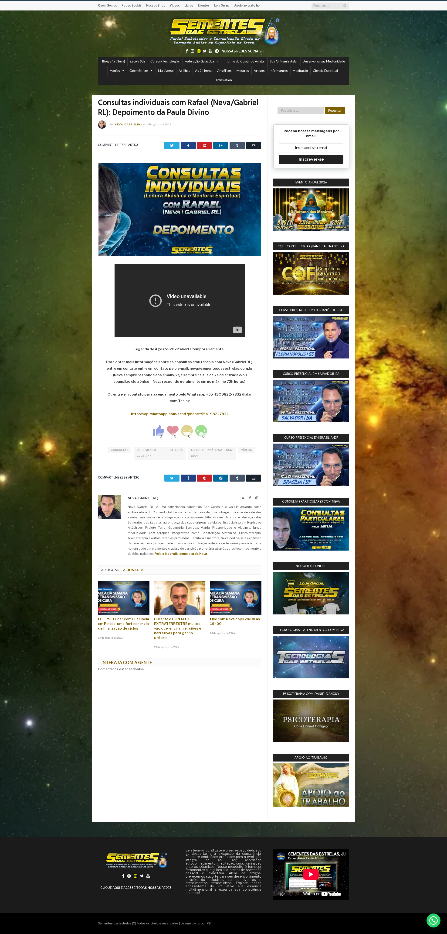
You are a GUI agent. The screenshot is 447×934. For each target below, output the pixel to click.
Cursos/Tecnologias (165, 61)
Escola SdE (138, 61)
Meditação (300, 70)
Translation (223, 80)
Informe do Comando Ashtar (244, 61)
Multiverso (166, 70)
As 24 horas (203, 70)
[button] (433, 920)
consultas (119, 449)
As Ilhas (184, 70)
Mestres (243, 70)
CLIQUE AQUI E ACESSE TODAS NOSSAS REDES (136, 887)
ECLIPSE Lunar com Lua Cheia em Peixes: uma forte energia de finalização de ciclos (123, 624)
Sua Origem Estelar (284, 61)
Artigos (259, 70)
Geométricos (139, 70)
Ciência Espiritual (325, 70)
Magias (115, 70)
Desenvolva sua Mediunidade (324, 61)
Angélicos (224, 70)
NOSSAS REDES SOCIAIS (241, 51)
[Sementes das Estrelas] (223, 31)
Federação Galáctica (199, 61)
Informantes (279, 70)
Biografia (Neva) (113, 61)
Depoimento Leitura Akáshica (160, 453)
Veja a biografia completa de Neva (181, 553)
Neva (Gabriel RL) (128, 124)
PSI (209, 923)
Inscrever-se (311, 159)
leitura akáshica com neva (212, 453)
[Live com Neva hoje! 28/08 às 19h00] (235, 598)
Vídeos (246, 449)
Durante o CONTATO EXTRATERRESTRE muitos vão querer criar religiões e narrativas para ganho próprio (177, 628)
